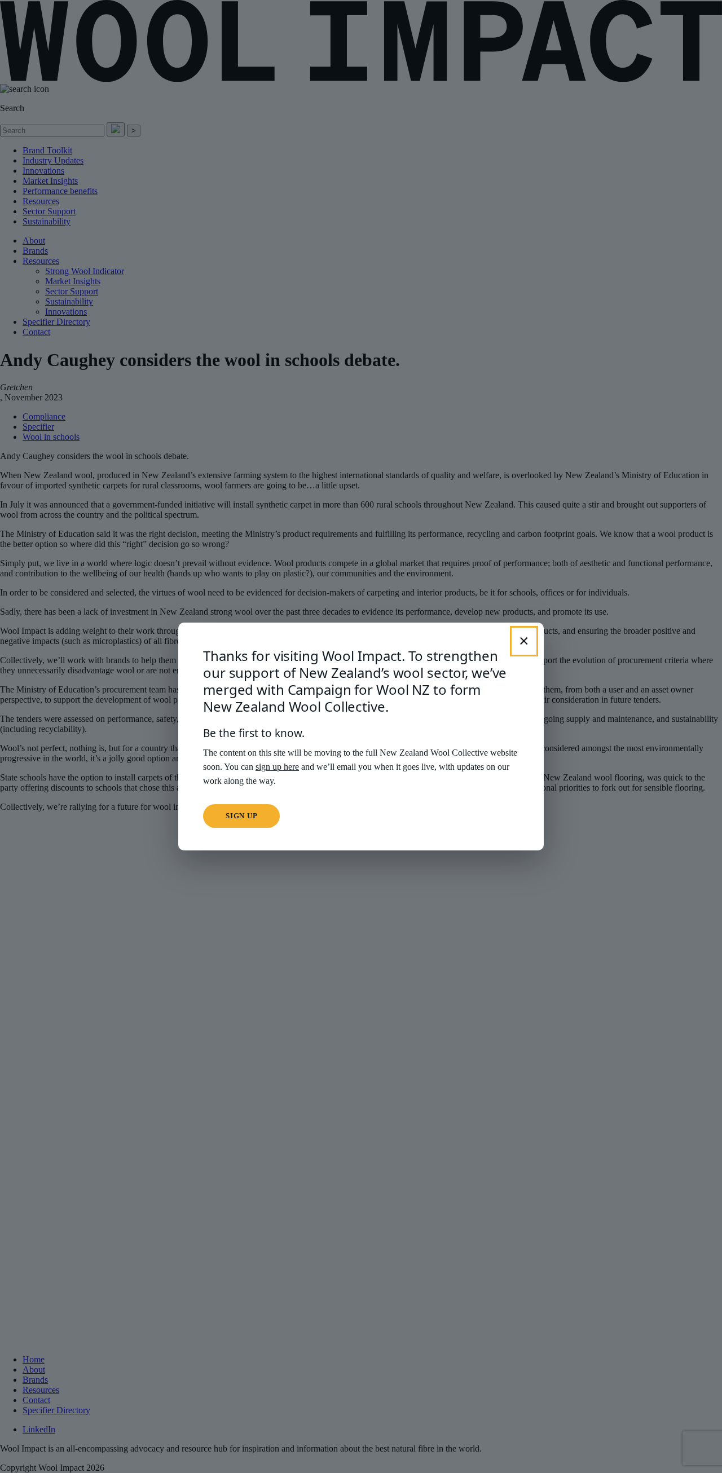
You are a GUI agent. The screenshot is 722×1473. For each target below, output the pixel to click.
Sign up (241, 816)
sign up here (277, 766)
